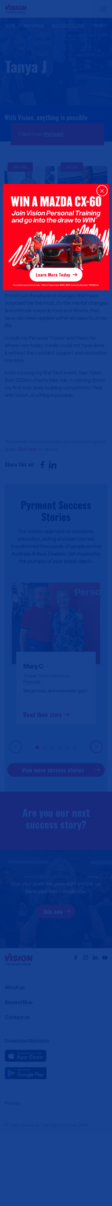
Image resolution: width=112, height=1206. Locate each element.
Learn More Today (53, 274)
